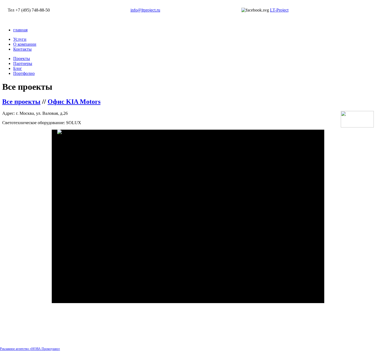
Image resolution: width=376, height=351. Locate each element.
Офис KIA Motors (74, 101)
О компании (24, 44)
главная (20, 30)
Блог (17, 68)
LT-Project (279, 10)
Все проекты (21, 101)
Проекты (21, 58)
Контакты (22, 49)
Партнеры (22, 63)
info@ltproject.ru (145, 10)
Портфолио (24, 73)
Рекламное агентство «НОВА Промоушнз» (30, 349)
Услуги (19, 39)
